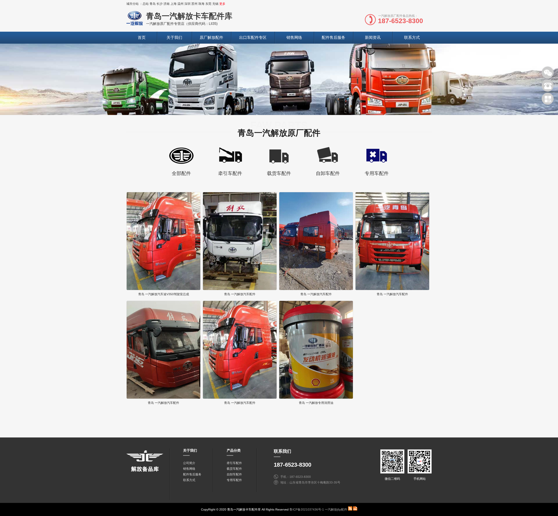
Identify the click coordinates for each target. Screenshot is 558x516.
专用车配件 (234, 480)
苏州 (194, 3)
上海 (173, 3)
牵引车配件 (234, 463)
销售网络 (294, 37)
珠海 (201, 3)
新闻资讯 (373, 37)
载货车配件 (234, 468)
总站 (146, 3)
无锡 (215, 3)
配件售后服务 (333, 37)
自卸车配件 (234, 474)
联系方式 (412, 37)
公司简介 (189, 463)
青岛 (153, 3)
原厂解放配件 (211, 37)
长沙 (160, 3)
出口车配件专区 (253, 37)
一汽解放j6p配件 (336, 509)
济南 (166, 3)
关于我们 (174, 37)
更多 (222, 3)
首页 (142, 37)
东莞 (208, 3)
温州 (180, 3)
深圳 (187, 3)
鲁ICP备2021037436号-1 (306, 509)
